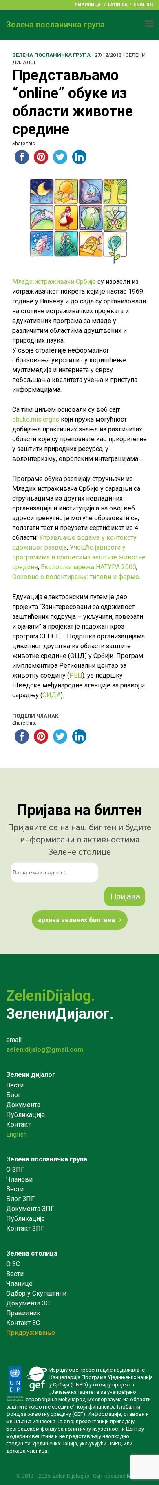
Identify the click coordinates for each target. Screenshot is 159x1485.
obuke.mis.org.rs (36, 419)
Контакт (18, 1124)
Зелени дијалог (30, 1074)
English (143, 4)
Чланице (19, 1283)
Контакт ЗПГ (25, 1228)
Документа (23, 1105)
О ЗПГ (15, 1169)
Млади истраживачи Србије (54, 281)
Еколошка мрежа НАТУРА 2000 (88, 567)
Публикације (25, 1115)
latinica (118, 4)
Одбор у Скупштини (36, 1293)
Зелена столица (31, 1253)
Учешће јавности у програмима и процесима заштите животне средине (79, 557)
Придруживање (30, 1333)
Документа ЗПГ (30, 1209)
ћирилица (87, 4)
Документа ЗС (28, 1303)
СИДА (51, 695)
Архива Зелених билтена (76, 920)
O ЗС (13, 1264)
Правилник (23, 1313)
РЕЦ (75, 675)
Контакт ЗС (23, 1323)
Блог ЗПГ (20, 1199)
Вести (15, 1085)
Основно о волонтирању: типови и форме (75, 577)
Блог (13, 1095)
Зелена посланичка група (46, 1159)
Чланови (19, 1179)
